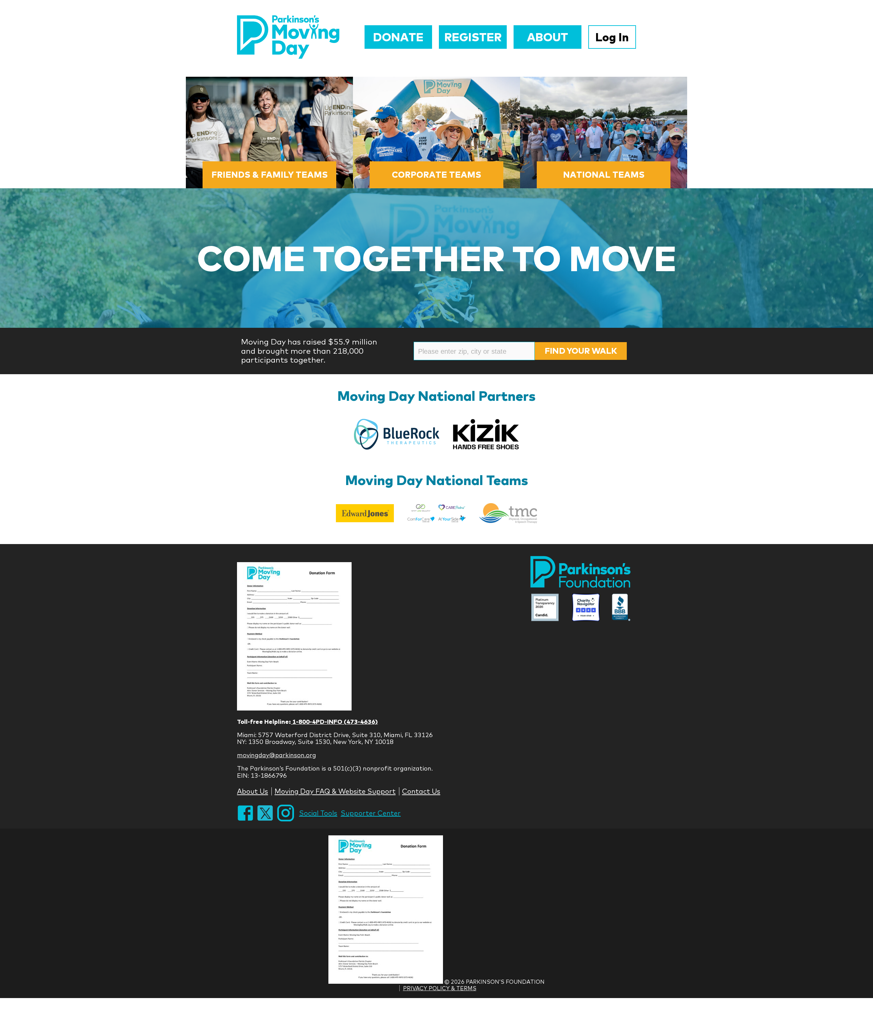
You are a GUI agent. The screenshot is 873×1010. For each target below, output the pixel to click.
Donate (398, 37)
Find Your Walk (581, 351)
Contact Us (421, 791)
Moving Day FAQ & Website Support (335, 791)
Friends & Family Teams (269, 174)
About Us (252, 791)
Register (473, 37)
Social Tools (318, 813)
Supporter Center (371, 813)
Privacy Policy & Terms (439, 988)
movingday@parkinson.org (276, 755)
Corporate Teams (436, 174)
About (547, 37)
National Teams (604, 174)
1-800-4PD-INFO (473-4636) (334, 722)
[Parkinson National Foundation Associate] (545, 608)
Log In (612, 37)
